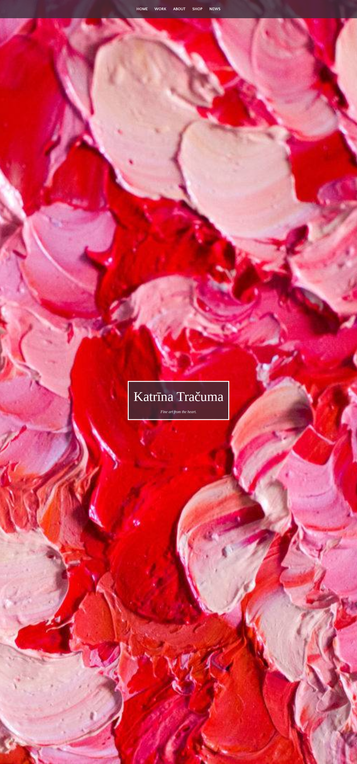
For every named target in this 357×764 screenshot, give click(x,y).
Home (142, 9)
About (179, 9)
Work (160, 9)
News (215, 9)
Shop (197, 9)
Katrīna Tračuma (178, 396)
